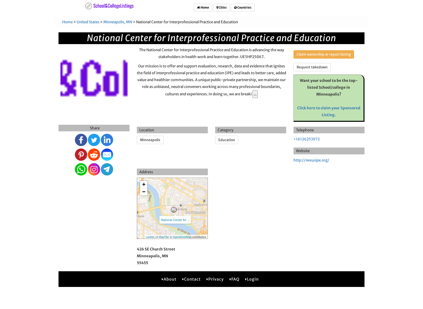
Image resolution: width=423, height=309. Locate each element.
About (170, 279)
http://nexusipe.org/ (311, 160)
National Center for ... (175, 220)
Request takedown (312, 67)
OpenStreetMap (182, 237)
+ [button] (143, 184)
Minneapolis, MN (117, 22)
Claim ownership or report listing (324, 54)
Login (253, 279)
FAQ (235, 279)
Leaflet (150, 237)
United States (88, 22)
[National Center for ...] (174, 210)
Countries (244, 7)
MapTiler (164, 237)
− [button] (143, 192)
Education (226, 140)
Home (204, 7)
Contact (192, 279)
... (255, 94)
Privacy (216, 279)
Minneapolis (150, 140)
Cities (222, 7)
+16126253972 (307, 139)
